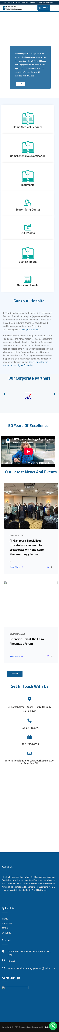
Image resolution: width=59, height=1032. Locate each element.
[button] (4, 394)
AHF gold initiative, (30, 329)
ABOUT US (11, 2)
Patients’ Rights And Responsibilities (41, 2)
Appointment (43, 7)
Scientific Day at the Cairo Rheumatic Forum (27, 641)
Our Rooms (28, 233)
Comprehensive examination (28, 156)
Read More (20, 84)
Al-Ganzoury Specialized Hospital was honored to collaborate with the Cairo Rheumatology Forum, (27, 547)
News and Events (28, 285)
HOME (4, 2)
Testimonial (27, 184)
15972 (11, 960)
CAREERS (25, 2)
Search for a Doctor (27, 209)
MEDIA (18, 2)
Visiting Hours (28, 262)
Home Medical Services (28, 127)
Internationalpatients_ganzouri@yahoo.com (32, 968)
